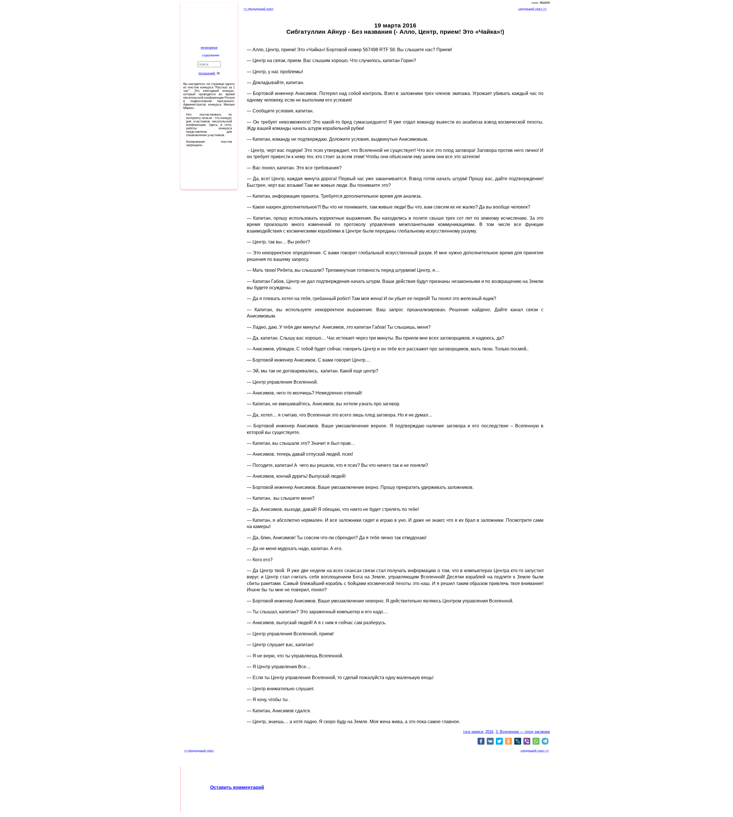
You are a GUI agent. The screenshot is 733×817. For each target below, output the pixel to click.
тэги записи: (473, 731)
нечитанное (209, 47)
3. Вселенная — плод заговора (523, 731)
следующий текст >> (532, 8)
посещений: (207, 73)
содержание (210, 55)
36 (218, 73)
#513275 (545, 2)
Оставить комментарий (237, 787)
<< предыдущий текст (258, 8)
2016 (489, 731)
